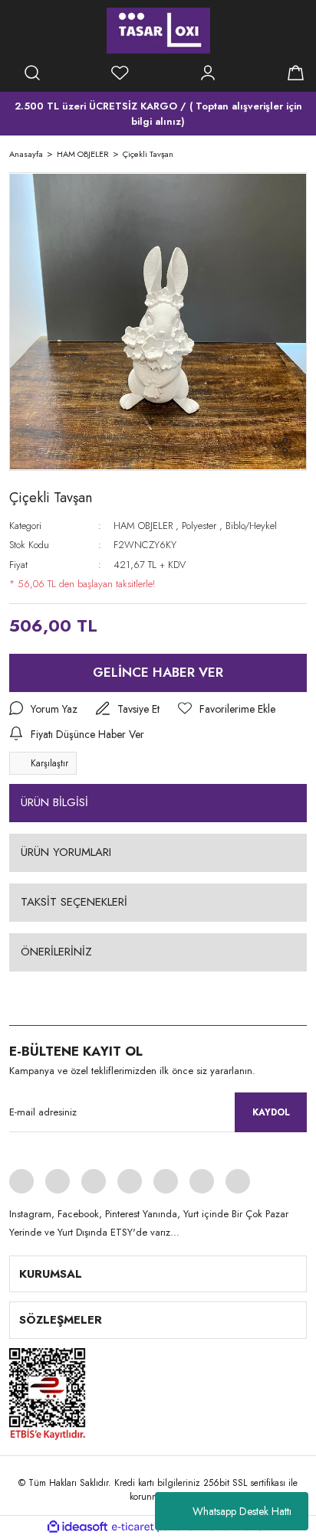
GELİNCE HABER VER (158, 672)
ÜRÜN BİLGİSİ (54, 802)
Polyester (199, 525)
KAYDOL (271, 1112)
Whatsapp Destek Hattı (242, 1511)
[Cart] (295, 72)
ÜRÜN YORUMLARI (66, 852)
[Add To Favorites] (226, 709)
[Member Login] (207, 72)
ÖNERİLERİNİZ (56, 951)
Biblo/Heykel (251, 525)
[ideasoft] (77, 1527)
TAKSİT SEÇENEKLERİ (74, 901)
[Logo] (158, 31)
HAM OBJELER (143, 525)
